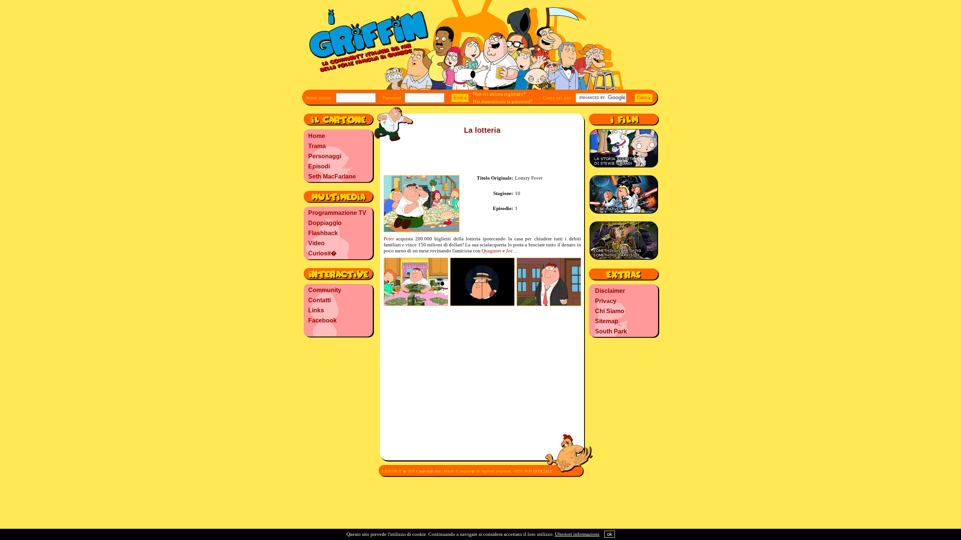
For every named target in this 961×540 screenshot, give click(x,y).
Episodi (319, 166)
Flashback (323, 233)
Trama (317, 146)
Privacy (605, 301)
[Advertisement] (337, 388)
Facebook (322, 320)
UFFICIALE (542, 471)
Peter (389, 239)
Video (316, 243)
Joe (509, 251)
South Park (611, 331)
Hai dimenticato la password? (503, 101)
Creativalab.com (428, 471)
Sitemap (606, 321)
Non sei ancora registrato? (499, 94)
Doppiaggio (325, 223)
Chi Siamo (609, 311)
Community (324, 290)
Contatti (319, 300)
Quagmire (492, 251)
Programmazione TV (337, 213)
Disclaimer (610, 291)
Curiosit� (322, 253)
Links (316, 310)
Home (316, 136)
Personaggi (324, 156)
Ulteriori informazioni (577, 534)
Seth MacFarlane (332, 176)
